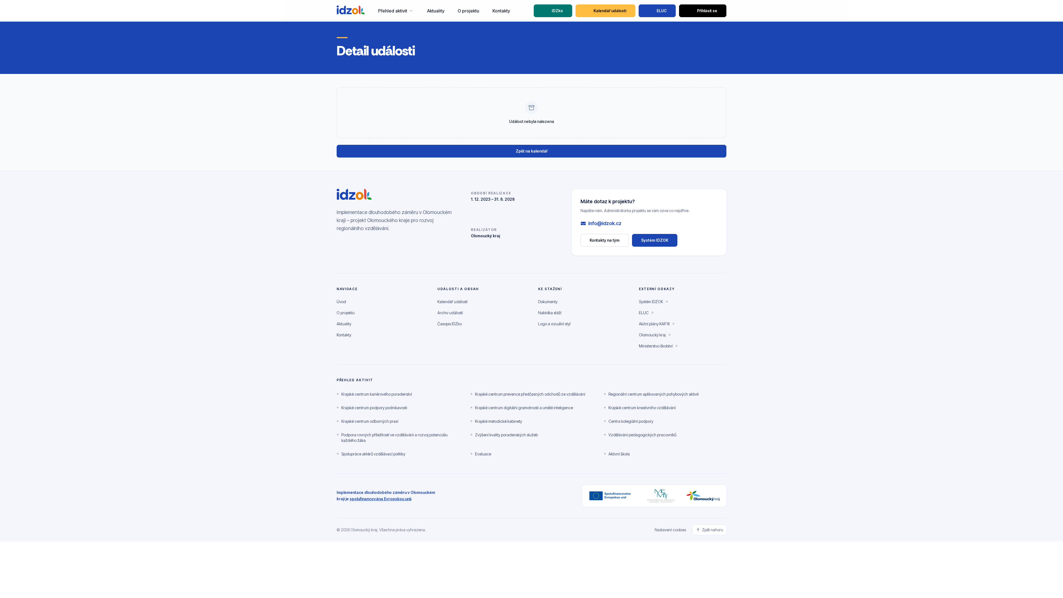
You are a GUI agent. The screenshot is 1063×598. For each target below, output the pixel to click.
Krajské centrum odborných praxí (369, 421)
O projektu (468, 11)
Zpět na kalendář (532, 151)
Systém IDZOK (659, 241)
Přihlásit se (707, 10)
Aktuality (435, 11)
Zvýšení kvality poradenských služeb (506, 434)
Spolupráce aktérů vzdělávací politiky (373, 454)
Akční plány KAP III (657, 325)
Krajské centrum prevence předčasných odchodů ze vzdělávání (530, 394)
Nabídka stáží (549, 312)
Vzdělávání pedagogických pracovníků (642, 434)
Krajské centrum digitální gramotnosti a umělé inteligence (524, 407)
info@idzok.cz (604, 223)
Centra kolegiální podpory (630, 421)
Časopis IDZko (449, 323)
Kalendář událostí (610, 10)
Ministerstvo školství (658, 347)
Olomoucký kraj (655, 336)
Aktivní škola (619, 454)
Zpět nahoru (712, 529)
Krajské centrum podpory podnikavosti (374, 407)
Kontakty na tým (605, 240)
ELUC (662, 10)
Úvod (341, 301)
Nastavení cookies (670, 529)
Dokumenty (548, 301)
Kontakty (501, 11)
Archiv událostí (450, 312)
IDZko (557, 10)
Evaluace (483, 454)
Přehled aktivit (392, 11)
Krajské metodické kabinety (498, 421)
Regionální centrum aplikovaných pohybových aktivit (653, 394)
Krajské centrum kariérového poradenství (376, 394)
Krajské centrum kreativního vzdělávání (642, 407)
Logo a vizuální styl (554, 323)
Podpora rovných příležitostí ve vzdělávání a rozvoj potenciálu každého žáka (394, 437)
